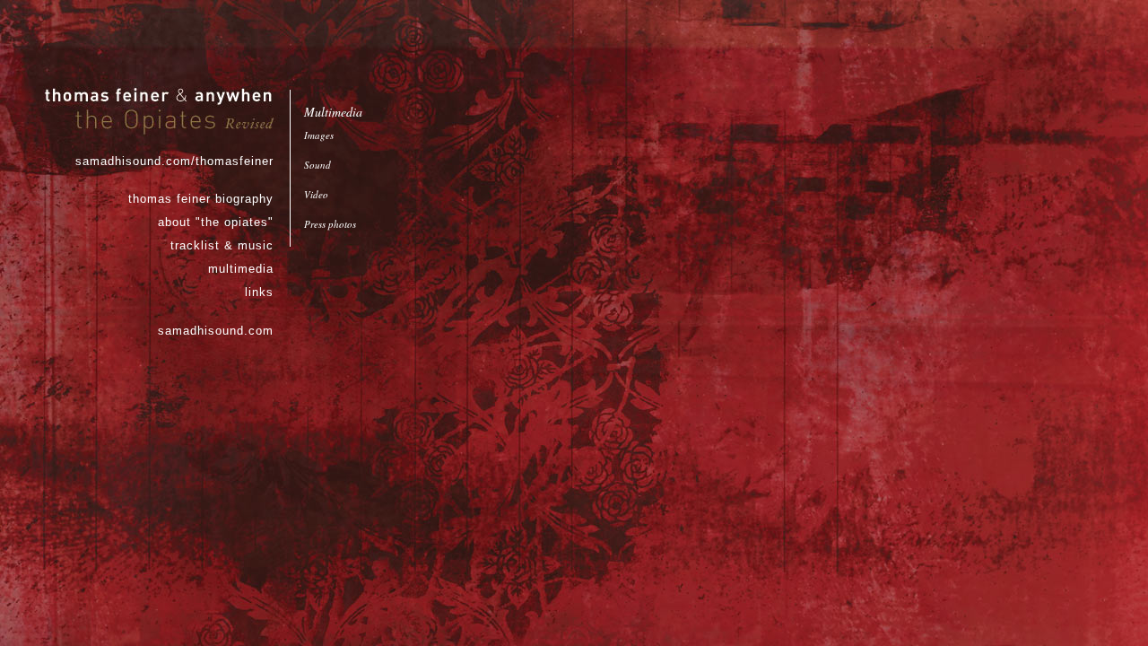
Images (319, 135)
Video (316, 194)
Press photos (330, 224)
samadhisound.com (216, 330)
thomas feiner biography (201, 198)
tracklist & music (222, 245)
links (259, 292)
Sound (317, 164)
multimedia (241, 268)
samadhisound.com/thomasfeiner (174, 161)
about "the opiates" (216, 222)
